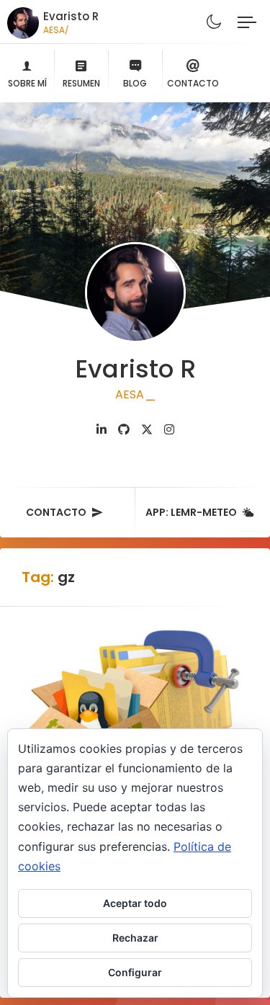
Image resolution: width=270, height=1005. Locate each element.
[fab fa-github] (124, 430)
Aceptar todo (135, 903)
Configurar (135, 972)
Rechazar (135, 938)
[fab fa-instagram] (169, 430)
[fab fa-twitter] (147, 430)
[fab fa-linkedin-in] (101, 430)
